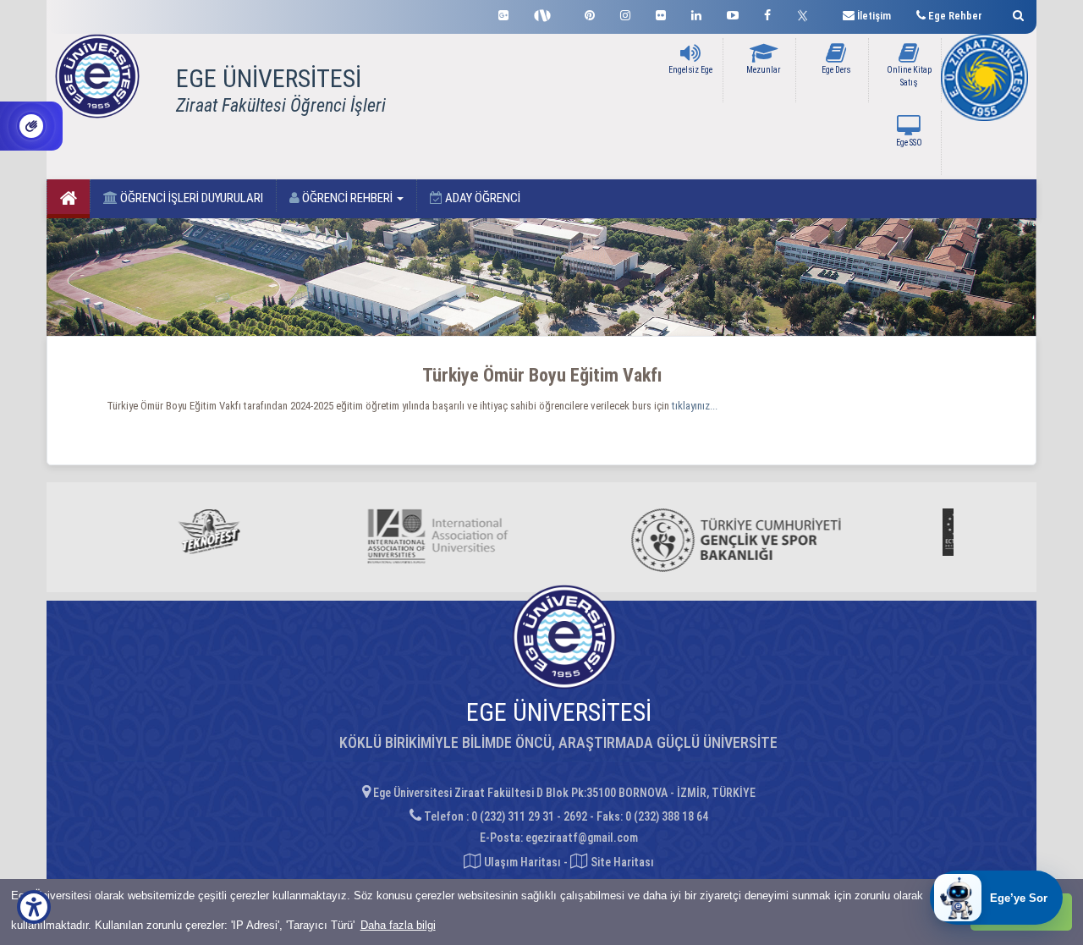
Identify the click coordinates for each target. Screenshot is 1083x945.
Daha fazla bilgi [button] (398, 925)
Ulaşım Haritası (521, 862)
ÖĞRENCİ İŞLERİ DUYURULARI (190, 198)
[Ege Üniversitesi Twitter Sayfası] (806, 13)
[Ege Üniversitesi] (1015, 13)
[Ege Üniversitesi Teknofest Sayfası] (546, 13)
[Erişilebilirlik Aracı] (34, 907)
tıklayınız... (694, 405)
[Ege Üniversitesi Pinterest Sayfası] (589, 13)
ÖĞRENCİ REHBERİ (347, 198)
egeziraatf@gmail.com (581, 837)
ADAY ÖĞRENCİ (481, 198)
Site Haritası (621, 862)
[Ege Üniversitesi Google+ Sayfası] (503, 13)
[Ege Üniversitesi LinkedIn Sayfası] (696, 13)
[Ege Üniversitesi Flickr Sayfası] (661, 13)
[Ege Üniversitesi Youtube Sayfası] (732, 13)
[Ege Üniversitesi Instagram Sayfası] (625, 13)
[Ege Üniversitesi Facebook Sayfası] (767, 13)
